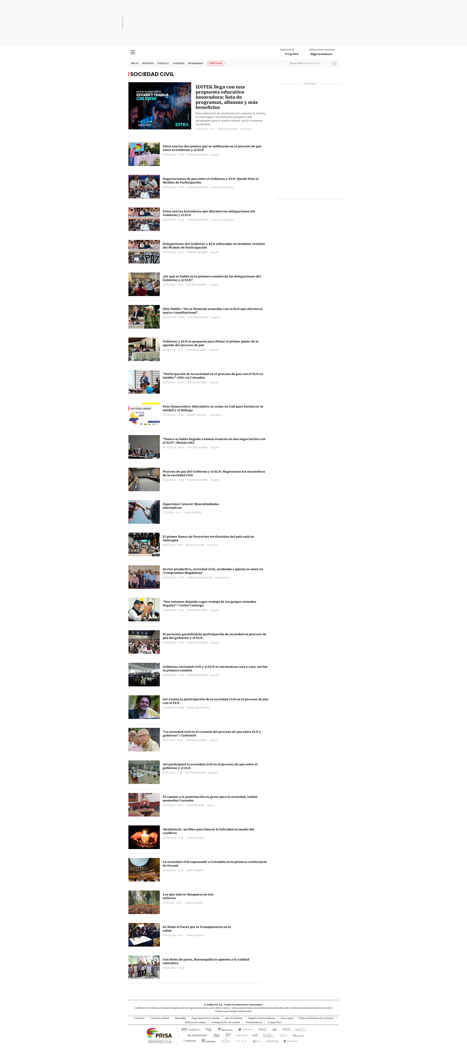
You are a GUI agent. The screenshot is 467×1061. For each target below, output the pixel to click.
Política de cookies (195, 1022)
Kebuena (298, 1035)
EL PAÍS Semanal (267, 1035)
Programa (292, 54)
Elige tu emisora (321, 54)
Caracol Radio (233, 52)
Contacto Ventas (159, 1018)
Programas (195, 63)
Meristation (290, 1040)
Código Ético (274, 1022)
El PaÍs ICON (240, 1040)
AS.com (274, 1029)
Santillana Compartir (244, 1029)
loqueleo (272, 1040)
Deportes (148, 63)
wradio (226, 1035)
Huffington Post (196, 1035)
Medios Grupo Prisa (159, 1041)
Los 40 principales (206, 1029)
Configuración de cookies (225, 1022)
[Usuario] (334, 63)
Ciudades (178, 63)
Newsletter (326, 63)
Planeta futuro (283, 1035)
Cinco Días (240, 1035)
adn (286, 1029)
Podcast (163, 63)
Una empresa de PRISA (159, 1033)
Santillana (224, 1029)
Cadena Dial (254, 1035)
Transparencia (253, 1022)
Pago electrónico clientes (206, 1018)
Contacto (139, 1018)
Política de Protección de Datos (316, 1018)
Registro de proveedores (261, 1018)
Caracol (299, 1029)
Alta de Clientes (234, 1018)
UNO (215, 1035)
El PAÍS (190, 1029)
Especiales (216, 63)
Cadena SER (261, 1029)
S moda (256, 1040)
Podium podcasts (224, 1040)
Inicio (134, 63)
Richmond (189, 1040)
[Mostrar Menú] (132, 52)
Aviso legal (287, 1018)
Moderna (207, 1040)
